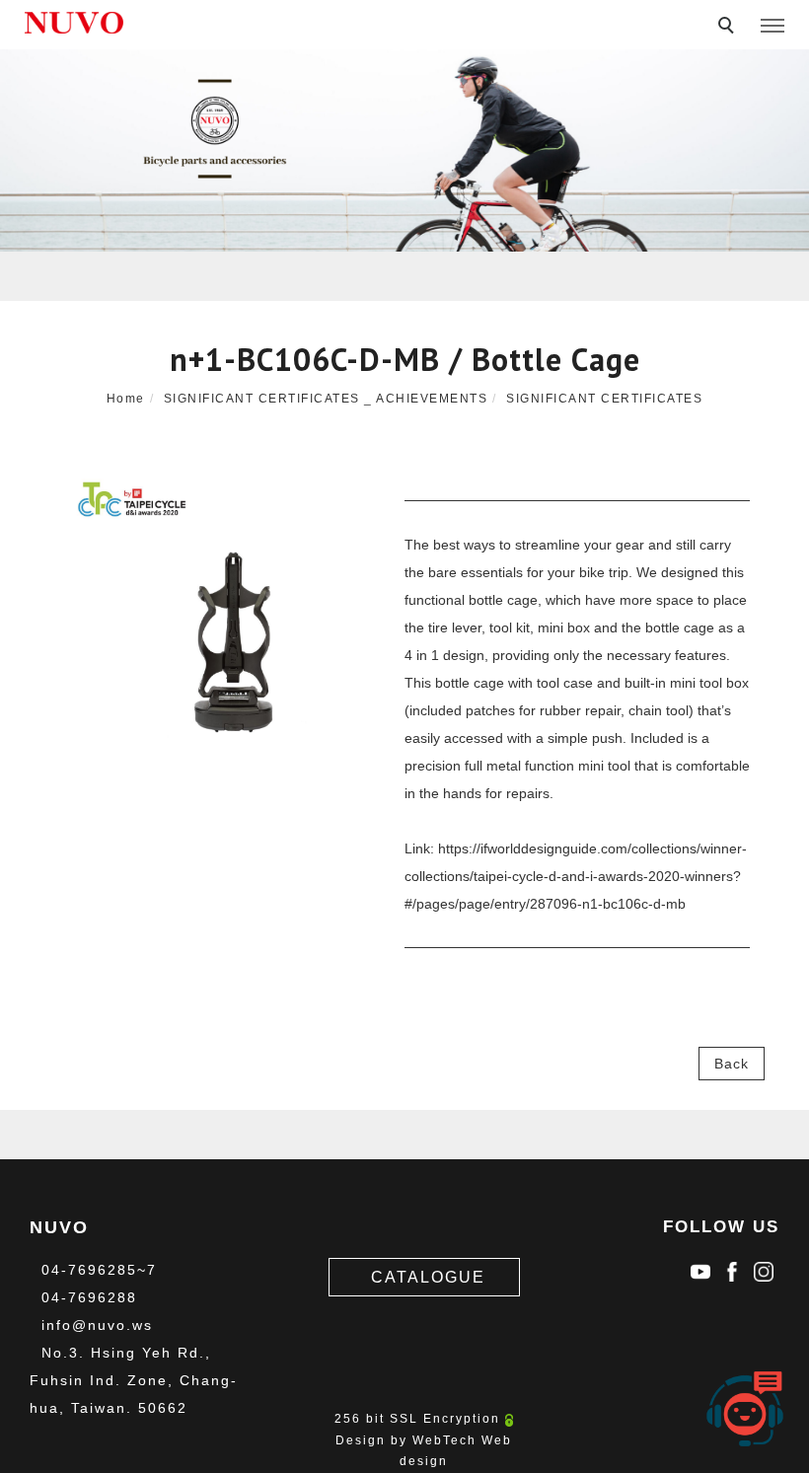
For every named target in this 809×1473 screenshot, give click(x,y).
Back (731, 1063)
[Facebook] (732, 1267)
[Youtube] (700, 1267)
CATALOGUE (428, 1277)
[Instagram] (763, 1267)
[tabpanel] (404, 150)
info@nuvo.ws (97, 1325)
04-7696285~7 (99, 1270)
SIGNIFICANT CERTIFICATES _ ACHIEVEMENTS (326, 398)
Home (126, 398)
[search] (729, 27)
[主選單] (772, 26)
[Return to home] (74, 23)
